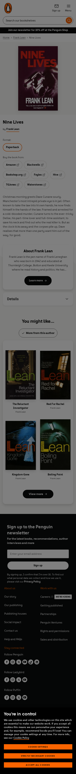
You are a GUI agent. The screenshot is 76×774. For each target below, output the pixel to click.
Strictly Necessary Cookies (38, 755)
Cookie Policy (21, 737)
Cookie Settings (38, 746)
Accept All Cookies (38, 765)
